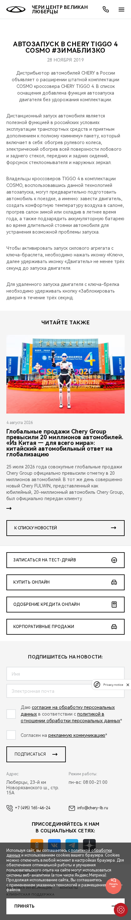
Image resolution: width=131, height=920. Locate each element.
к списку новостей (35, 528)
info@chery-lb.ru (92, 808)
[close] (128, 684)
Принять (24, 906)
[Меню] (121, 9)
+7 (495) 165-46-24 (32, 808)
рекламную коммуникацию (76, 735)
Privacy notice (113, 684)
